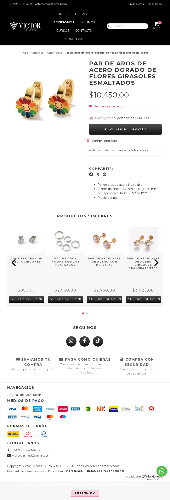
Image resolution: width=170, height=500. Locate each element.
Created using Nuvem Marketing (85, 93)
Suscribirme (85, 82)
